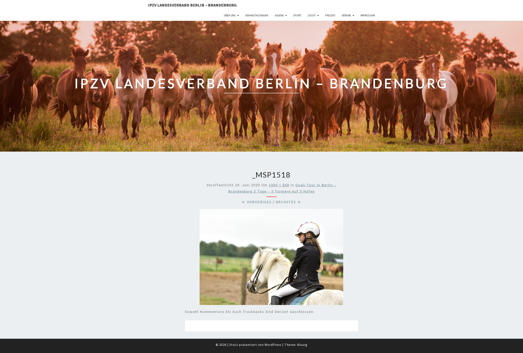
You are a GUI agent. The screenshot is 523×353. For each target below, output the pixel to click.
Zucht (312, 15)
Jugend (279, 15)
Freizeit (330, 15)
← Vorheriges (257, 202)
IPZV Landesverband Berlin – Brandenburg (192, 5)
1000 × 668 (279, 185)
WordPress (273, 345)
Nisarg (302, 345)
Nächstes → (288, 202)
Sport (297, 15)
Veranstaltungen (256, 15)
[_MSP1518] (271, 258)
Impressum (368, 15)
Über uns (230, 15)
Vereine (346, 15)
